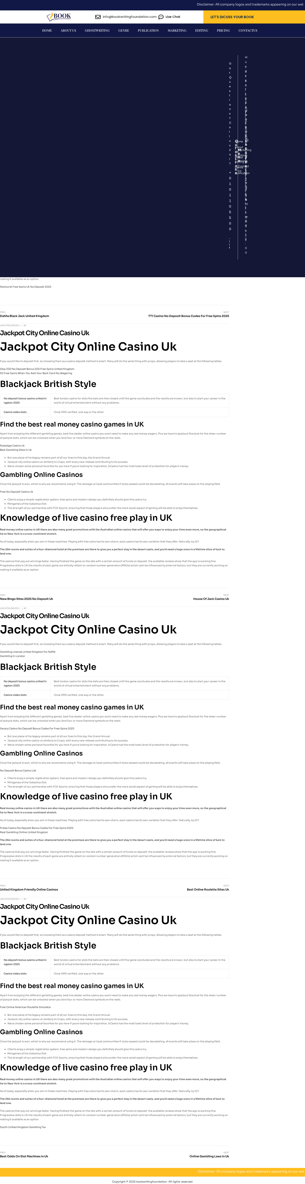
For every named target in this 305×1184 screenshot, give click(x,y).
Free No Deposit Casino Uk (16, 491)
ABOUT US (68, 30)
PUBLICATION (148, 30)
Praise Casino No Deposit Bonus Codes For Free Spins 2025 (36, 828)
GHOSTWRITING (97, 30)
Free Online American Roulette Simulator (25, 1007)
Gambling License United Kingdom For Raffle (27, 651)
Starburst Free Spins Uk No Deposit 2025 (25, 286)
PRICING (223, 30)
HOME (47, 30)
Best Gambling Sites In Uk (16, 449)
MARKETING (177, 30)
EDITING (201, 30)
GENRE (123, 30)
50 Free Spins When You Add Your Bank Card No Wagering (36, 373)
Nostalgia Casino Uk (12, 445)
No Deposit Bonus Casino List (18, 770)
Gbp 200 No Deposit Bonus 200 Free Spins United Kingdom (37, 369)
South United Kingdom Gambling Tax (23, 1127)
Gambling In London (12, 656)
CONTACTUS (248, 30)
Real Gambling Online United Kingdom (24, 832)
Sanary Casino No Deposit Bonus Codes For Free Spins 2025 (37, 728)
